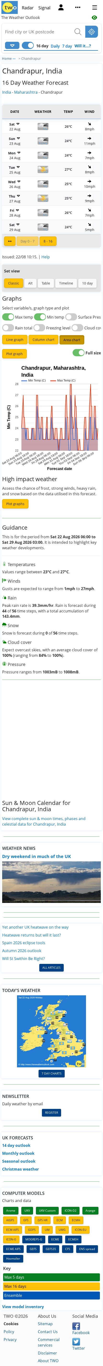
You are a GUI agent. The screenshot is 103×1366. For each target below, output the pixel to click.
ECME (55, 1239)
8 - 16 (48, 241)
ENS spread (87, 1249)
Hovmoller (13, 1259)
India (6, 92)
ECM (60, 1220)
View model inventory (23, 1306)
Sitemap (45, 1323)
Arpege (90, 1211)
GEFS (33, 1249)
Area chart (71, 340)
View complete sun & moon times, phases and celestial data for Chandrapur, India (44, 821)
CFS (67, 1249)
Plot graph (14, 353)
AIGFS (10, 1220)
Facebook (81, 1332)
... (14, 58)
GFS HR (42, 1220)
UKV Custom (47, 1211)
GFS (26, 1220)
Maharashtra (26, 92)
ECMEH (73, 1239)
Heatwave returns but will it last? (31, 935)
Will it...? (82, 45)
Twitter (78, 1348)
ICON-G (11, 1239)
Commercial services (49, 1342)
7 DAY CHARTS (52, 1073)
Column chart (43, 339)
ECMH (76, 1220)
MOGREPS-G (33, 1239)
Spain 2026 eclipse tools (23, 942)
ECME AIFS (13, 1249)
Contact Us (48, 1331)
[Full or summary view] (10, 241)
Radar (28, 8)
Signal (44, 8)
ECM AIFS (12, 1230)
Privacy (10, 1339)
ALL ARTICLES (51, 968)
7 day (67, 46)
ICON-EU (80, 1230)
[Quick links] (77, 8)
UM (47, 1230)
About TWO (48, 1360)
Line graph (14, 339)
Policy (9, 1331)
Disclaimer (47, 1353)
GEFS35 (51, 1249)
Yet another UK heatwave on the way (35, 927)
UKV (27, 1211)
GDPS (32, 1230)
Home (7, 58)
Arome (10, 1211)
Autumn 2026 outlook (21, 950)
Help (45, 257)
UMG (62, 1230)
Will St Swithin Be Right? (23, 958)
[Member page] (61, 8)
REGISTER (51, 1113)
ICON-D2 (70, 1211)
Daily (55, 46)
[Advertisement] (51, 743)
